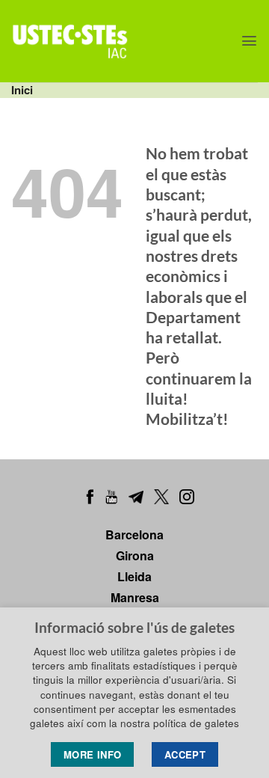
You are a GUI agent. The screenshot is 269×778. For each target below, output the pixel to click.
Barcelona (134, 534)
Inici (22, 90)
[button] (249, 40)
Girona (135, 555)
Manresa (135, 597)
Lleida (134, 576)
